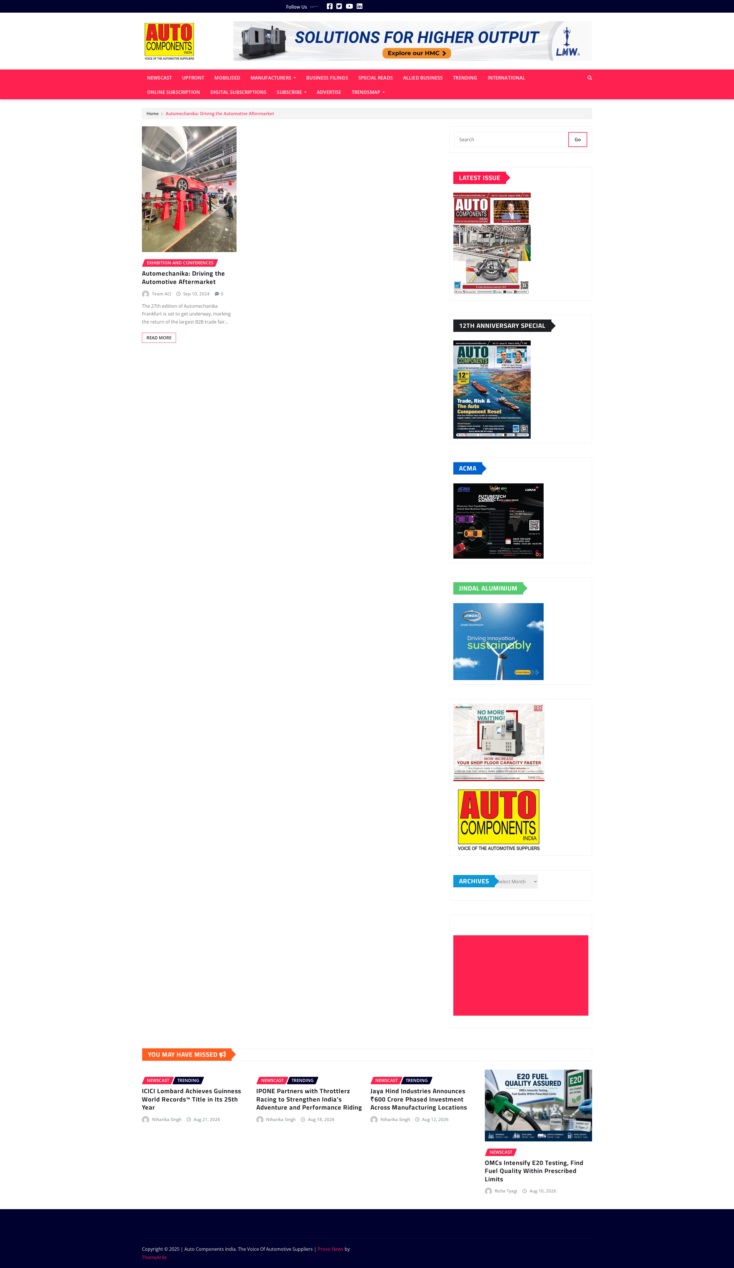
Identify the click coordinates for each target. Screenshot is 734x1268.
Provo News (330, 1249)
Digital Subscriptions (238, 92)
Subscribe (290, 92)
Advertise (329, 92)
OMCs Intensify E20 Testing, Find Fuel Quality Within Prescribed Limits (534, 1171)
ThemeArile (154, 1257)
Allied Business (423, 78)
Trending (465, 78)
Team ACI (161, 294)
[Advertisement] (523, 976)
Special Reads (375, 78)
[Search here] (589, 78)
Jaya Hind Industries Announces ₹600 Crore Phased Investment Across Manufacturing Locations (418, 1099)
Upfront (193, 78)
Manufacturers (271, 78)
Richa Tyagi (506, 1191)
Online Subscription (173, 92)
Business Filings (327, 78)
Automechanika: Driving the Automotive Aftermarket (220, 113)
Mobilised (227, 78)
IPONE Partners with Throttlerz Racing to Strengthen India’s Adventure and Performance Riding (309, 1099)
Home (153, 113)
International (507, 78)
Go (578, 139)
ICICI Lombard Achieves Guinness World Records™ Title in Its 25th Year (191, 1099)
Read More (159, 337)
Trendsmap (367, 92)
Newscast (159, 78)
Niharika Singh (166, 1119)
